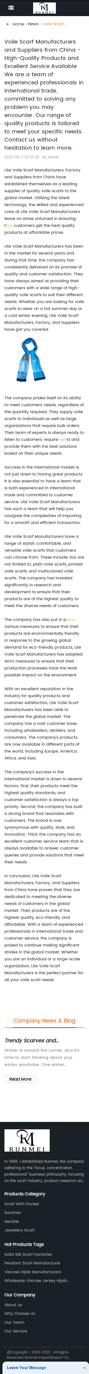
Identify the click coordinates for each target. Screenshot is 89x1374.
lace (70, 619)
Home (18, 24)
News (33, 24)
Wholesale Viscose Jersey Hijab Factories (35, 1281)
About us (13, 1305)
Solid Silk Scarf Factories (28, 1254)
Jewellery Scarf (19, 1230)
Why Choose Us (19, 1313)
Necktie (11, 1222)
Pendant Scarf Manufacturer (32, 1263)
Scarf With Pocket (21, 1204)
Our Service (15, 1331)
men (62, 439)
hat (9, 225)
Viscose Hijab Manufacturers (32, 1272)
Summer (12, 1213)
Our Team (14, 1322)
